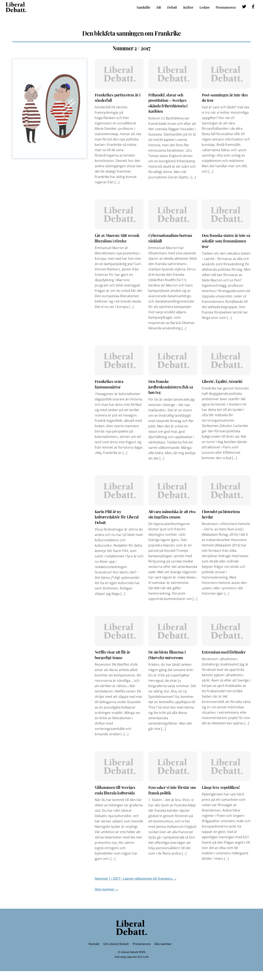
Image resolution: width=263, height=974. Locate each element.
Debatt (172, 7)
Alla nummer (163, 944)
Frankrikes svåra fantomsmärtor (109, 384)
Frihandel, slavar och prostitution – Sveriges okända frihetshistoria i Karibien (168, 103)
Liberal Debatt (129, 952)
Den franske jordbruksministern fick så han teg (170, 387)
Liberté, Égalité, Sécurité (222, 381)
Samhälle (143, 7)
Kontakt (94, 944)
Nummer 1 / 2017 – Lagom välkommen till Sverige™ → (136, 878)
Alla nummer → (106, 889)
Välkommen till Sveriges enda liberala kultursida (115, 790)
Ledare (205, 7)
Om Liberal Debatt (116, 944)
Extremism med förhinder (224, 652)
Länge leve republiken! (221, 787)
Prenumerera (226, 7)
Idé (159, 7)
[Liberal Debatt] (16, 10)
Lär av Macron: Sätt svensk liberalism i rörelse (117, 238)
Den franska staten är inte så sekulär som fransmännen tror (226, 241)
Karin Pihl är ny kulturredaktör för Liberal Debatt (116, 517)
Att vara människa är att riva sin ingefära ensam (172, 514)
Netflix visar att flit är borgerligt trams (112, 654)
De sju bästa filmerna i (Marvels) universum (167, 654)
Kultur (188, 7)
